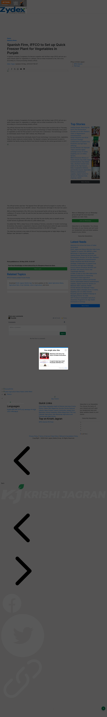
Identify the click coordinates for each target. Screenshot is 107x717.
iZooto (66, 368)
